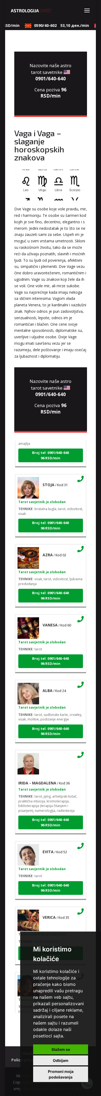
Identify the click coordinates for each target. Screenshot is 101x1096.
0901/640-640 (50, 79)
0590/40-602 (58, 25)
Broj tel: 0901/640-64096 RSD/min (50, 452)
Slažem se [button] (60, 1049)
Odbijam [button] (60, 1060)
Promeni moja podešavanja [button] (61, 1074)
